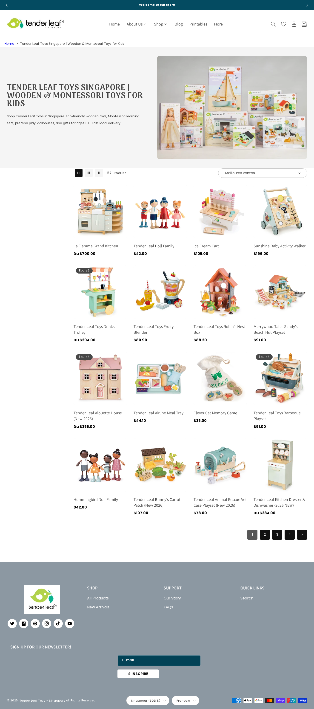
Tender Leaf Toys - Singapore (42, 700)
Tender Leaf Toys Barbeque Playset (277, 415)
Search (246, 598)
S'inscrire (138, 673)
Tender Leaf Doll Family (154, 246)
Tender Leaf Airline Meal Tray (158, 412)
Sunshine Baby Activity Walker (279, 246)
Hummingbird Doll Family (96, 499)
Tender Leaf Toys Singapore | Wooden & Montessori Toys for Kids (72, 43)
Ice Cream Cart (206, 246)
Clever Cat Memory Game (215, 412)
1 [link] (252, 534)
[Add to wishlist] (122, 191)
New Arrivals (98, 607)
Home (9, 43)
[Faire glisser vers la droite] (307, 5)
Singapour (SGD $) (145, 700)
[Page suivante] (302, 535)
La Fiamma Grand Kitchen (96, 246)
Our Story (172, 598)
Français (183, 700)
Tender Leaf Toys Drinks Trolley (94, 329)
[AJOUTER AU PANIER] (122, 211)
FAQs (168, 607)
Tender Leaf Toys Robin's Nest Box (219, 329)
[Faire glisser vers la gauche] (6, 5)
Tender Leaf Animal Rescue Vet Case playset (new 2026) (220, 502)
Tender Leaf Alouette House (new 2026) (98, 415)
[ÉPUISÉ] (122, 291)
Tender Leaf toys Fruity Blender (154, 329)
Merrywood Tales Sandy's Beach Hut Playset (275, 329)
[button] (137, 24)
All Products (98, 598)
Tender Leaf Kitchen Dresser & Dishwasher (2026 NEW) (279, 502)
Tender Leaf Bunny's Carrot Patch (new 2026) (157, 502)
